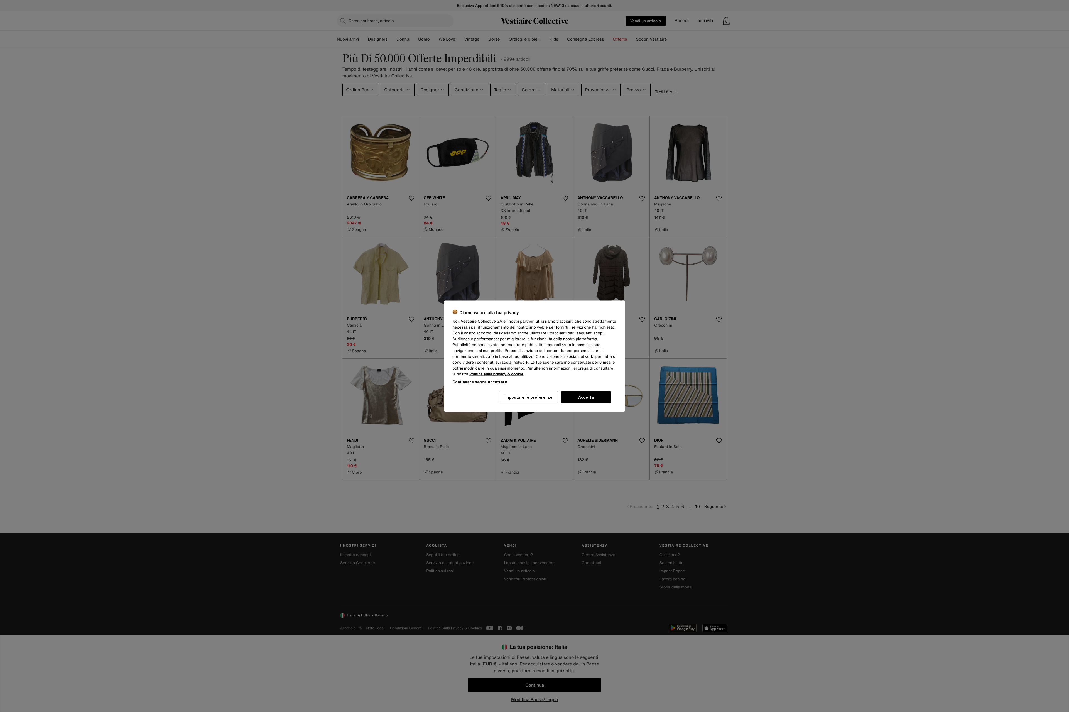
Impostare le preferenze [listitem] (528, 397)
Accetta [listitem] (586, 397)
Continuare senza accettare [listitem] (479, 382)
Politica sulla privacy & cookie (496, 374)
